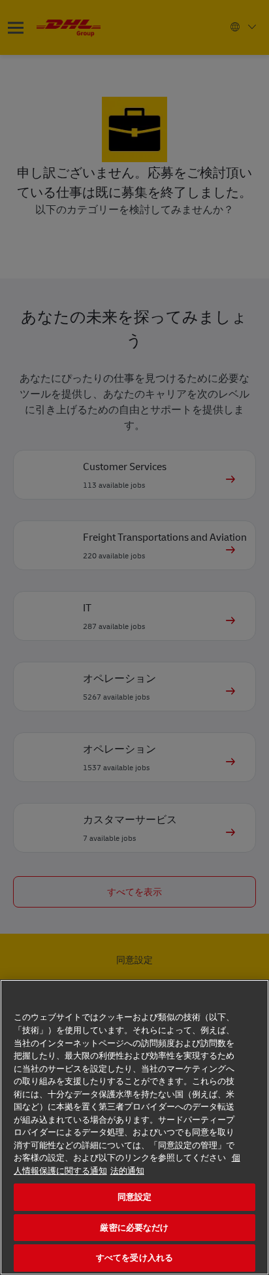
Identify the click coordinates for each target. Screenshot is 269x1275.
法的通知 (127, 1171)
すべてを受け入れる (134, 1258)
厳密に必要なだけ (134, 1227)
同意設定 (135, 1197)
